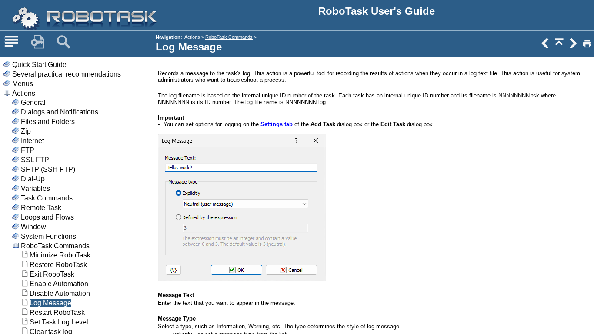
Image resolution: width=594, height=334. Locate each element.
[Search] (63, 42)
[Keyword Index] (37, 42)
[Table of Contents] (11, 42)
